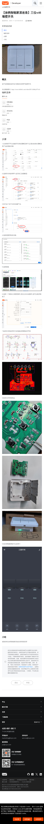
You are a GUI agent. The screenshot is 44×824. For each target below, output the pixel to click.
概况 (5, 30)
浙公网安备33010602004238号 (11, 789)
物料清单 (6, 33)
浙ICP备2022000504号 (9, 787)
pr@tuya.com (6, 744)
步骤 (5, 36)
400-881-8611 (9, 728)
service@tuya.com (28, 738)
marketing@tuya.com (9, 738)
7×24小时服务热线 (8, 731)
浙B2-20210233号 (22, 787)
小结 (5, 39)
